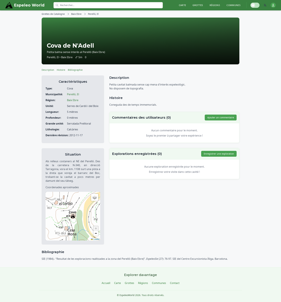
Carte (182, 5)
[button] (73, 216)
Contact (175, 283)
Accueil (106, 283)
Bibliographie (75, 69)
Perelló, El (93, 13)
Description (48, 69)
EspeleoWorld (127, 295)
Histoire (61, 69)
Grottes (198, 5)
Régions (215, 5)
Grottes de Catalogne (53, 13)
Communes (234, 5)
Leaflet (96, 239)
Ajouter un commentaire (220, 117)
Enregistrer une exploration (219, 153)
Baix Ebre (76, 13)
